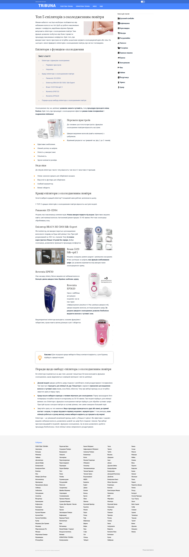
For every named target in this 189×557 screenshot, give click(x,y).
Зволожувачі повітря (65, 512)
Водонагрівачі (87, 477)
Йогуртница (124, 77)
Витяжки (61, 534)
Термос (122, 82)
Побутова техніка (66, 6)
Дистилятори (39, 460)
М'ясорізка (124, 48)
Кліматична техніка (83, 6)
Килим (133, 471)
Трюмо (109, 449)
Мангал (134, 452)
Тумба (109, 452)
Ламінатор (110, 493)
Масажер (38, 526)
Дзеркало (110, 457)
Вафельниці (63, 515)
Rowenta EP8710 (52, 91)
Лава (84, 529)
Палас (133, 479)
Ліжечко (85, 501)
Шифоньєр (86, 521)
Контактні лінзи (111, 532)
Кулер (122, 87)
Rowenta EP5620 (52, 96)
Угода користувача (148, 550)
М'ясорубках (39, 540)
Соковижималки (64, 496)
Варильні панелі (64, 518)
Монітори (110, 501)
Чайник (122, 72)
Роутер (109, 518)
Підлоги (134, 465)
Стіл (84, 534)
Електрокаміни (63, 540)
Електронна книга (112, 479)
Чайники (37, 457)
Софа (85, 532)
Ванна (133, 523)
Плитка (134, 488)
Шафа (85, 526)
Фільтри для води (40, 477)
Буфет (85, 485)
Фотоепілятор (39, 479)
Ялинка (134, 532)
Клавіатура (110, 485)
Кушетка (86, 507)
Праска (122, 58)
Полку (85, 515)
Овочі (133, 501)
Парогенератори (64, 460)
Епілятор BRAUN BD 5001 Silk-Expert (60, 82)
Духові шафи (39, 463)
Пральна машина (126, 53)
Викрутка (110, 529)
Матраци (134, 454)
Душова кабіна (112, 465)
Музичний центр (112, 504)
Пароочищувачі (64, 463)
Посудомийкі (63, 482)
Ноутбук (109, 510)
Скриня (134, 512)
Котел (85, 457)
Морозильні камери (41, 534)
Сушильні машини (64, 501)
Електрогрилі (39, 465)
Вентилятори (63, 521)
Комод (85, 493)
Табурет (85, 540)
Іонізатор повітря (88, 452)
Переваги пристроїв (53, 65)
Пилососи (62, 485)
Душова (134, 526)
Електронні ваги (40, 468)
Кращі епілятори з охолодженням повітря (58, 74)
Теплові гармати (88, 471)
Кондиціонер (39, 510)
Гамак (109, 523)
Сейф (133, 507)
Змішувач (134, 529)
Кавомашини (39, 501)
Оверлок (62, 454)
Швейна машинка (64, 490)
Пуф (84, 518)
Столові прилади (137, 496)
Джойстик (110, 477)
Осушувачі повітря (65, 449)
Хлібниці (38, 488)
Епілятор (38, 471)
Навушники (110, 507)
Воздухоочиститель (65, 532)
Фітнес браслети (112, 482)
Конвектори (86, 454)
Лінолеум (134, 477)
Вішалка (109, 454)
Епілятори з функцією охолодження (55, 60)
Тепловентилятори (89, 468)
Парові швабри (64, 468)
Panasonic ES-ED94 (53, 78)
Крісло (85, 496)
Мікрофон (110, 499)
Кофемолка (38, 504)
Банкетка (86, 482)
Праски (61, 510)
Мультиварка (124, 28)
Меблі (95, 6)
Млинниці (38, 454)
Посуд (133, 490)
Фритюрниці (39, 482)
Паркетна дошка (137, 485)
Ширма (85, 523)
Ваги (60, 523)
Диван (85, 488)
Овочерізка (62, 457)
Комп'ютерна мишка (113, 490)
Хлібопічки (38, 490)
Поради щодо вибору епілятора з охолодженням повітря (64, 100)
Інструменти (111, 526)
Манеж (85, 510)
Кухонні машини (40, 512)
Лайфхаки (110, 540)
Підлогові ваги (63, 446)
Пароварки (62, 465)
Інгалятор (38, 496)
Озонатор (86, 465)
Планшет (110, 512)
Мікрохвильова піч (41, 529)
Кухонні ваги (39, 515)
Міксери (123, 33)
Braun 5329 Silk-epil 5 (54, 87)
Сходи (133, 449)
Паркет (134, 482)
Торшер (134, 518)
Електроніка (111, 471)
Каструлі (134, 493)
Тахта (109, 446)
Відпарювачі (63, 452)
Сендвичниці (63, 488)
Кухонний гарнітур (88, 504)
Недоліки (49, 69)
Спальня (134, 510)
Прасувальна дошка (41, 485)
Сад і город (135, 499)
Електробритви (111, 468)
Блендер (38, 452)
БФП (108, 496)
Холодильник (125, 62)
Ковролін (134, 468)
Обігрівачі (86, 463)
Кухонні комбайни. (41, 518)
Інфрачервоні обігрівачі (90, 449)
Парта (85, 512)
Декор (109, 463)
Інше (101, 6)
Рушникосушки (63, 479)
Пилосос (123, 43)
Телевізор (135, 515)
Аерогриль (38, 449)
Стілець (85, 537)
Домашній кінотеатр (113, 474)
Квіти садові (135, 504)
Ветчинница (62, 526)
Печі (60, 471)
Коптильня (110, 534)
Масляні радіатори (89, 460)
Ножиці (134, 460)
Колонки (109, 488)
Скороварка (63, 493)
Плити (61, 474)
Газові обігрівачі (88, 446)
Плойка (61, 477)
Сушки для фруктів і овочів (67, 504)
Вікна (133, 463)
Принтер (110, 515)
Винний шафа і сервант (66, 529)
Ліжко (85, 499)
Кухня (109, 537)
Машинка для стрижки (42, 523)
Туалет (134, 521)
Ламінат (134, 474)
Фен (121, 67)
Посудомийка (125, 38)
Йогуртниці (38, 499)
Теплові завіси (87, 474)
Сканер (109, 521)
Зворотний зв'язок (40, 1)
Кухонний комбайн (127, 18)
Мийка (133, 457)
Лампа (133, 446)
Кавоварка (38, 507)
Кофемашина (125, 23)
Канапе (85, 490)
